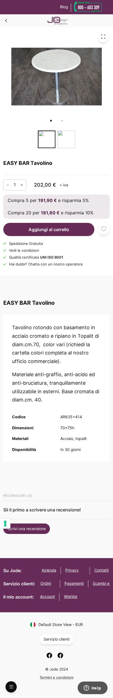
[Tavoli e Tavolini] (6, 21)
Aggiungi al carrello (49, 229)
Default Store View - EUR (60, 624)
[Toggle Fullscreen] (103, 36)
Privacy (72, 570)
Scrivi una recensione (27, 528)
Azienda (49, 570)
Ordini (45, 583)
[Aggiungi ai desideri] (104, 229)
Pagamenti (74, 583)
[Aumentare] (22, 185)
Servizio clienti (56, 639)
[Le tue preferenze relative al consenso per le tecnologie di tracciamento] (5, 523)
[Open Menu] (11, 687)
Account (47, 596)
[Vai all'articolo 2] (61, 120)
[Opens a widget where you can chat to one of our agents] (92, 688)
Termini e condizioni (56, 677)
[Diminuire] (8, 185)
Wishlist (70, 596)
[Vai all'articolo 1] (51, 120)
